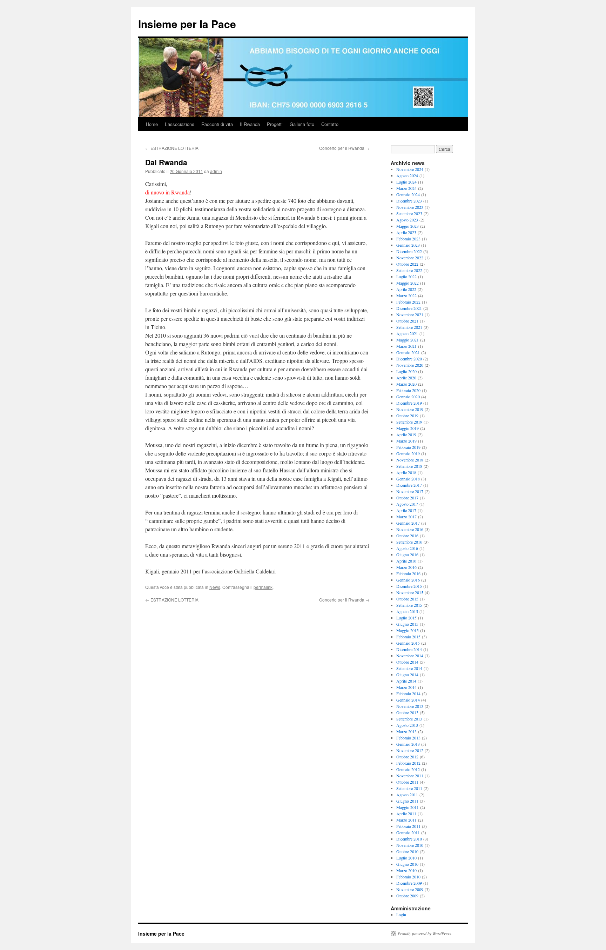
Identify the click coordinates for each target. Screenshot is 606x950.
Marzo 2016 (406, 567)
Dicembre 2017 (409, 485)
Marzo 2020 (406, 384)
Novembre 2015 (409, 592)
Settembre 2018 (409, 466)
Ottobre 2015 (407, 599)
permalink (263, 587)
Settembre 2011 (409, 788)
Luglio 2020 (406, 371)
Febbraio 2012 (408, 763)
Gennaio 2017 (408, 523)
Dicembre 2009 (409, 883)
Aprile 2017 (406, 510)
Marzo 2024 (406, 188)
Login (401, 914)
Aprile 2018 (406, 472)
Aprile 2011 (406, 813)
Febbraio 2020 (408, 390)
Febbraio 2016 (408, 573)
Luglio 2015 (406, 617)
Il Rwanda (250, 124)
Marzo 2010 (406, 870)
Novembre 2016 (409, 529)
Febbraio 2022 (408, 302)
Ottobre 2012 (407, 756)
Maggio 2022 (407, 283)
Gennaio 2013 (408, 744)
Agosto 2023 (407, 219)
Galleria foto (302, 124)
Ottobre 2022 (407, 264)
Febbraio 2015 (408, 636)
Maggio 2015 (407, 630)
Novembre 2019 (409, 409)
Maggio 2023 (407, 226)
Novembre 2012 (409, 750)
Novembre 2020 (409, 365)
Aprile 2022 (406, 289)
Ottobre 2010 (407, 851)
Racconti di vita (217, 124)
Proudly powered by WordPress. (425, 933)
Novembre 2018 (409, 460)
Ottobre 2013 (407, 712)
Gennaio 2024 (408, 194)
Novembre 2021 (409, 314)
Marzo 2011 (406, 820)
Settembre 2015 (409, 605)
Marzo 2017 (406, 516)
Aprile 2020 (406, 377)
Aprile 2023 (406, 232)
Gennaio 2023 (408, 245)
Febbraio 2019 (408, 447)
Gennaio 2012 (408, 769)
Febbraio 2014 (408, 693)
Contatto (329, 124)
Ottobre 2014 (407, 662)
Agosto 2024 (407, 175)
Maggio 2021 (407, 340)
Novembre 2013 (409, 706)
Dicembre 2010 (409, 839)
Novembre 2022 (409, 257)
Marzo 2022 (406, 295)
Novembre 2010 (409, 845)
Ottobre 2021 (407, 321)
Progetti (275, 124)
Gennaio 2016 (408, 580)
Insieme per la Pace (187, 23)
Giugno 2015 (407, 624)
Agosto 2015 (407, 611)
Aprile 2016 (406, 561)
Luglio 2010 (406, 858)
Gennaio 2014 (408, 700)
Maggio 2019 (407, 428)
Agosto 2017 (407, 504)
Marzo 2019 (406, 441)
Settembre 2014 (409, 668)
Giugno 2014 (407, 674)
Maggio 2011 (407, 807)
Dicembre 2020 (409, 358)
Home (152, 124)
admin (216, 171)
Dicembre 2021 (409, 308)
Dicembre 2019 (409, 403)
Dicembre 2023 (409, 201)
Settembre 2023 (409, 213)
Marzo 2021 (406, 346)
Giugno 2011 (407, 801)
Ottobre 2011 (407, 782)
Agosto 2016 (407, 548)
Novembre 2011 (409, 775)
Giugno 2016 (407, 554)
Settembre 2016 (409, 542)
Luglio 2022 (406, 276)
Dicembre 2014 (409, 649)
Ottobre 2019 (407, 415)
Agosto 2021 (407, 333)
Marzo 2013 (406, 731)
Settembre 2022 (409, 270)
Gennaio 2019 (408, 453)
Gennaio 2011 (408, 832)
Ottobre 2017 (407, 497)
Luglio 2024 (406, 182)
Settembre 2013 (409, 719)
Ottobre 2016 (407, 535)
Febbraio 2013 (408, 737)
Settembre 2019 (409, 422)
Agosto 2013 (407, 725)
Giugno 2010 (407, 864)
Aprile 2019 (406, 434)
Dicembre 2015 (409, 586)
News (214, 587)
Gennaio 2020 (408, 396)
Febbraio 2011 (408, 826)
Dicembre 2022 (409, 251)
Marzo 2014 (406, 687)
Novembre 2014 (409, 655)
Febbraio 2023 (408, 238)
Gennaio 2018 (408, 478)
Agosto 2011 (407, 794)
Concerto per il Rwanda (344, 148)
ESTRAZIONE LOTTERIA (171, 148)
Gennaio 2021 (408, 352)
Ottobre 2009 (407, 895)
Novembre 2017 (409, 491)
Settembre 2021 (409, 327)
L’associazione (179, 124)
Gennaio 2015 (408, 643)
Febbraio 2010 (408, 876)
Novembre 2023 (409, 207)
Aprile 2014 (406, 681)
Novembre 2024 (409, 169)
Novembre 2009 (409, 889)
